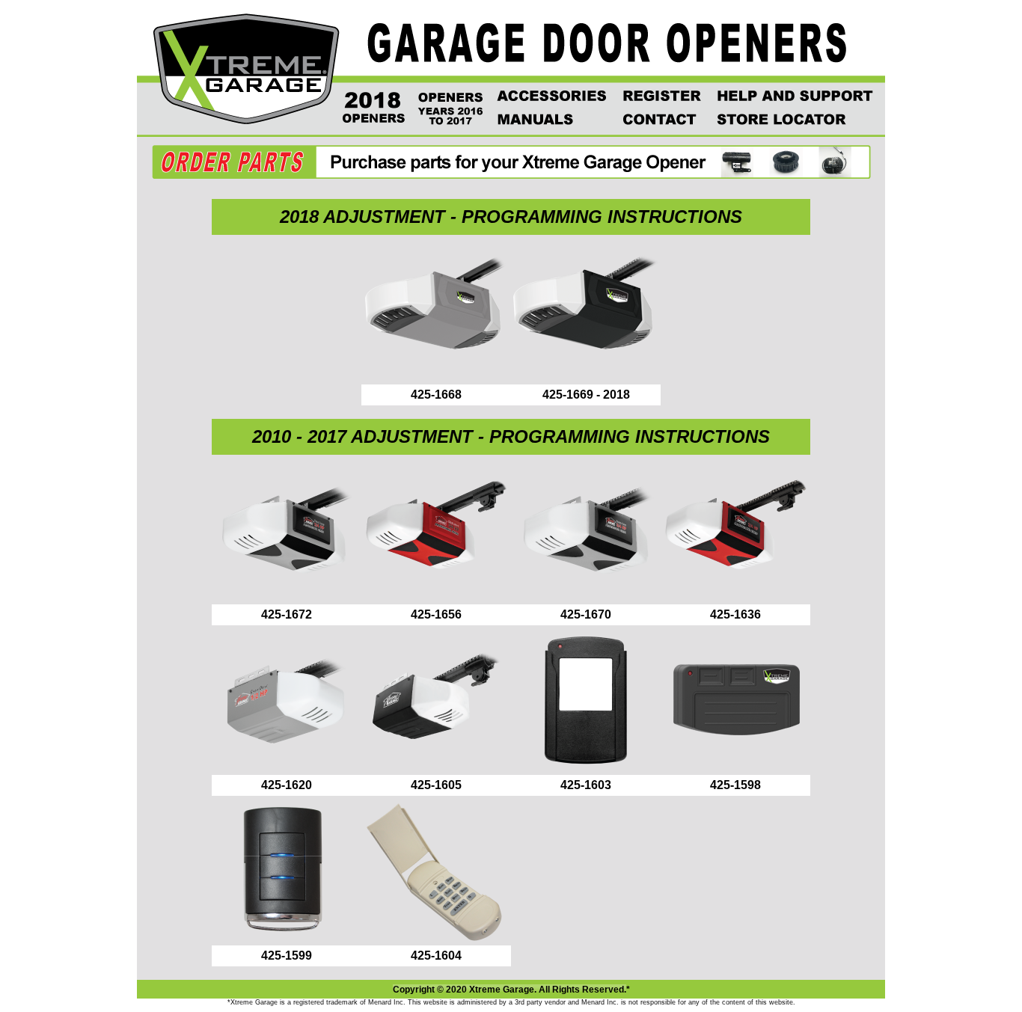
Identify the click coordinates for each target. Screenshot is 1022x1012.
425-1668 (436, 394)
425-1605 (436, 785)
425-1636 (735, 614)
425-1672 (286, 614)
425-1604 (436, 955)
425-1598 (735, 785)
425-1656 (436, 614)
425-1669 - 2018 (586, 394)
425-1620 (286, 785)
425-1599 (286, 955)
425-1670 (585, 614)
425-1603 (585, 785)
